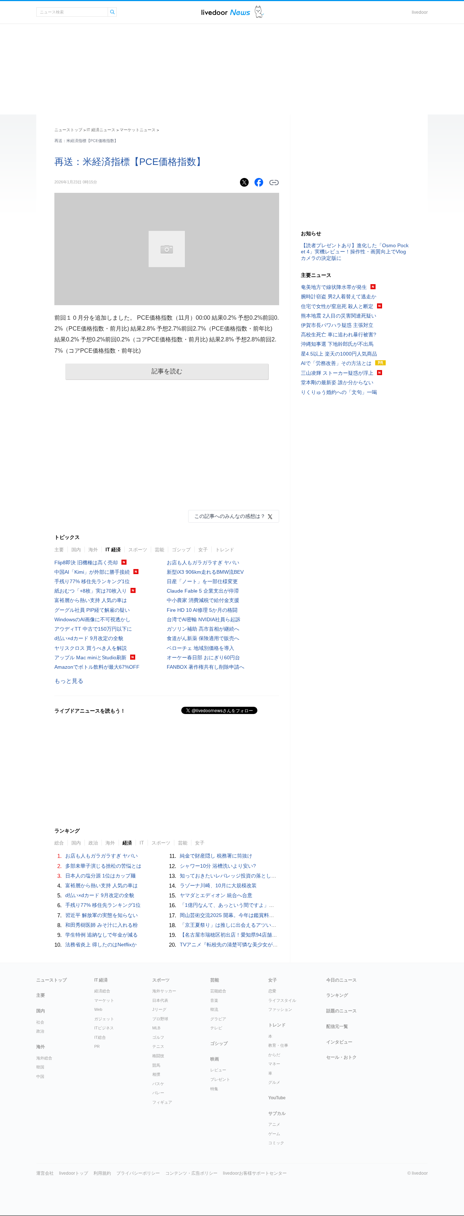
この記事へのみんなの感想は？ (229, 516)
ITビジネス (104, 1028)
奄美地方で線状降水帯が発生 (334, 287)
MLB (156, 1028)
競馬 (156, 1065)
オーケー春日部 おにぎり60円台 (203, 657)
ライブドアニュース (226, 12)
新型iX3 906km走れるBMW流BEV (205, 572)
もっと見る (68, 681)
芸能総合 (218, 991)
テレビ (216, 1028)
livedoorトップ (73, 1173)
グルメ (274, 1082)
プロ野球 (160, 1019)
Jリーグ (159, 1009)
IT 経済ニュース (101, 130)
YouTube (277, 1097)
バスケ (158, 1084)
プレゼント (220, 1079)
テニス (158, 1046)
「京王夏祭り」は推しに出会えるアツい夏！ (230, 925)
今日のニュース (341, 980)
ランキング (337, 995)
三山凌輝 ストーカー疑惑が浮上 (337, 373)
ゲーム (274, 1134)
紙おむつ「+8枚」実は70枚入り (90, 591)
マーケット (104, 1000)
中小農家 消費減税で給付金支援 (203, 600)
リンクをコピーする (274, 183)
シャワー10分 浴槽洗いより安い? (218, 866)
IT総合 (100, 1037)
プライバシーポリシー (138, 1173)
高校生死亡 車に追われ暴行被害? (338, 334)
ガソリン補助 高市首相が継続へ (203, 629)
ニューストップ (68, 130)
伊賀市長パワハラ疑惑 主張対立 (337, 325)
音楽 (214, 1000)
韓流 (214, 1009)
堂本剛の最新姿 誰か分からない (337, 382)
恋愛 (272, 991)
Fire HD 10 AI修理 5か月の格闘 (202, 610)
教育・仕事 (278, 1045)
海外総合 (44, 1058)
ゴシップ (181, 549)
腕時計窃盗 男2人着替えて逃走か (338, 296)
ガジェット (104, 1019)
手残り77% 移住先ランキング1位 (92, 581)
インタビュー (339, 1042)
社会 (40, 1022)
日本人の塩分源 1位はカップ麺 (100, 876)
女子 (203, 549)
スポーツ (137, 549)
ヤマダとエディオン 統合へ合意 (216, 895)
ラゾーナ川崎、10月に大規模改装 (218, 885)
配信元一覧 (337, 1026)
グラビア (218, 1019)
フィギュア (162, 1102)
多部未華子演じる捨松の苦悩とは (103, 866)
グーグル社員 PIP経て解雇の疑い (92, 610)
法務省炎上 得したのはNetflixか (101, 944)
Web (98, 1009)
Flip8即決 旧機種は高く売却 (86, 562)
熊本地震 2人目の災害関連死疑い (338, 316)
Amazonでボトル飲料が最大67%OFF (97, 667)
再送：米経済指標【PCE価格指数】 (130, 161)
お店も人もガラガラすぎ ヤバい (203, 562)
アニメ (274, 1124)
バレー (158, 1093)
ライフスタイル (282, 1000)
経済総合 (102, 991)
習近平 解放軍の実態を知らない (101, 915)
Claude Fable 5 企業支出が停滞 (203, 591)
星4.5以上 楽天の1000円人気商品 (339, 354)
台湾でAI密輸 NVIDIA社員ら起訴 (203, 619)
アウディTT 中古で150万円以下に (93, 629)
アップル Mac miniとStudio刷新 (90, 657)
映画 (214, 1059)
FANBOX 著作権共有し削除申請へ (205, 667)
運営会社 (45, 1173)
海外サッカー (164, 991)
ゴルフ (158, 1037)
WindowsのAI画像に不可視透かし (92, 619)
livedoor (420, 12)
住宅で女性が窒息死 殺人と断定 (337, 306)
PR (97, 1046)
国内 (76, 549)
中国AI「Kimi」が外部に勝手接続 (92, 572)
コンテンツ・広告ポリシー (191, 1173)
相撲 (156, 1074)
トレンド (224, 549)
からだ (274, 1055)
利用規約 (102, 1173)
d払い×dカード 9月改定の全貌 (88, 638)
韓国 (40, 1067)
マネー (274, 1064)
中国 (40, 1076)
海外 (93, 549)
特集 (214, 1089)
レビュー (218, 1070)
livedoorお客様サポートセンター (255, 1173)
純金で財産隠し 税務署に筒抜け (216, 856)
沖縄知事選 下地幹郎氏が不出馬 (337, 344)
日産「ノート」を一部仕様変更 (202, 581)
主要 (59, 549)
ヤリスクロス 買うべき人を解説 (90, 648)
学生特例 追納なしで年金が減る (101, 935)
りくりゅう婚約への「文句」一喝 (339, 392)
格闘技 (158, 1056)
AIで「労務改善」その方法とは (336, 363)
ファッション (280, 1009)
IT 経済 (113, 549)
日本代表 (160, 1000)
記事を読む (167, 371)
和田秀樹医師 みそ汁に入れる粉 (101, 925)
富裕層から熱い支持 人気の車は (90, 600)
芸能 (159, 549)
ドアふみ (259, 12)
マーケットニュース (138, 130)
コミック (276, 1143)
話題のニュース (341, 1010)
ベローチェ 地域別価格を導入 (200, 648)
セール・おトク (341, 1057)
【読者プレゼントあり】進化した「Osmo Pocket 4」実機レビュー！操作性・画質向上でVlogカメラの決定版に (355, 251)
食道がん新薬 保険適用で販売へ (203, 638)
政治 (40, 1031)
